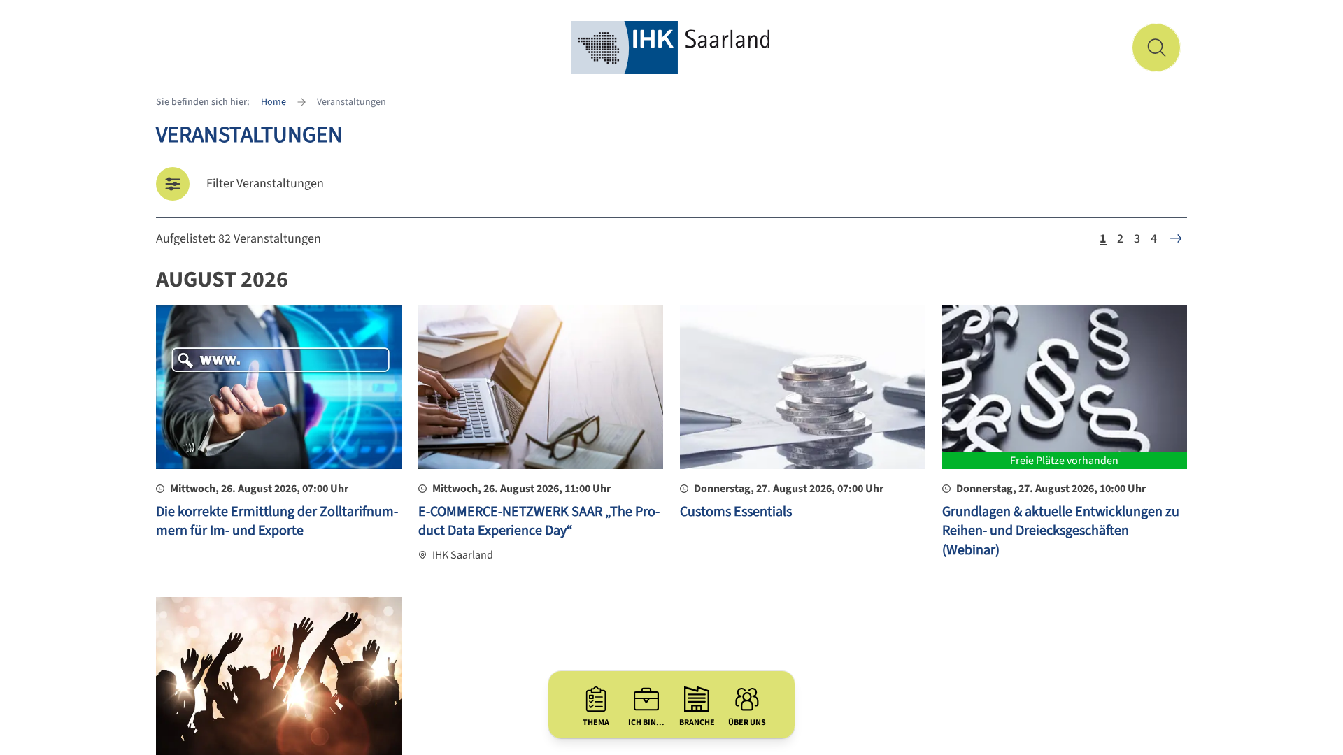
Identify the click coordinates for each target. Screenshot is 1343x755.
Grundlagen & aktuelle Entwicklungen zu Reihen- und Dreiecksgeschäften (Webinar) (1060, 531)
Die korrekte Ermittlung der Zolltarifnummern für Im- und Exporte (277, 521)
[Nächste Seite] (1176, 238)
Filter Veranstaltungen (265, 183)
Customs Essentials (736, 512)
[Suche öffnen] (1156, 47)
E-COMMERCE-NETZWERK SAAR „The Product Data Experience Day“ (539, 521)
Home (273, 102)
